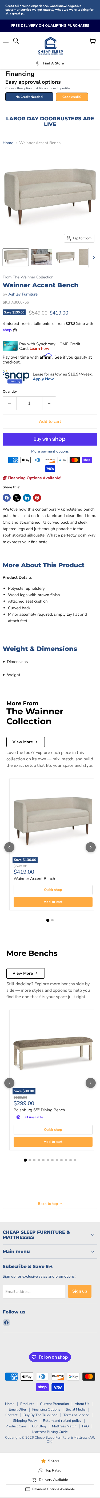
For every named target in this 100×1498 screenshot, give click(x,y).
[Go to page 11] (70, 1160)
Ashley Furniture (23, 294)
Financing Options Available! (34, 478)
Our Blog (39, 1426)
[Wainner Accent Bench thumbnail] (16, 257)
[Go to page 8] (57, 1160)
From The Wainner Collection (28, 277)
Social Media (76, 1409)
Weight (13, 674)
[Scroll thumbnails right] (92, 257)
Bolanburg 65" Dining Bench (39, 1110)
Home (8, 143)
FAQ (85, 1426)
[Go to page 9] (61, 1160)
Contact (11, 1415)
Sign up (79, 1291)
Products (27, 1403)
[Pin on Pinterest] (37, 498)
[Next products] (91, 847)
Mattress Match (64, 1426)
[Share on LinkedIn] (27, 498)
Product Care (16, 1426)
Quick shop (53, 889)
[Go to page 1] (47, 920)
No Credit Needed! (29, 97)
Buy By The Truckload (40, 1415)
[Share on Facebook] (7, 498)
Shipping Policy (25, 1420)
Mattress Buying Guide (50, 1432)
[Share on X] (17, 498)
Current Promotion (54, 1403)
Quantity (10, 392)
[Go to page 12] (75, 1160)
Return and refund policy (62, 1420)
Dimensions (17, 661)
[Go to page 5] (43, 1160)
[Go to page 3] (34, 1160)
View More (23, 742)
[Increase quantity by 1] (49, 403)
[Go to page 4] (39, 1160)
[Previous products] (9, 847)
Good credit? (72, 97)
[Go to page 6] (48, 1160)
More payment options (50, 451)
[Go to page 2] (52, 920)
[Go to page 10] (66, 1160)
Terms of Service (76, 1415)
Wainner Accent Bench (34, 878)
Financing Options (46, 1409)
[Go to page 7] (52, 1160)
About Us (82, 1403)
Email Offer (17, 1409)
